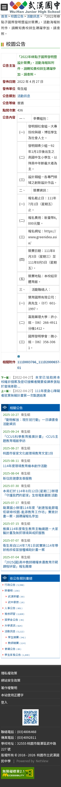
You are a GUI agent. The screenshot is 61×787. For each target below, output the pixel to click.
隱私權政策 (9, 673)
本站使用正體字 (12, 695)
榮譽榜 (12, 590)
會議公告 (13, 649)
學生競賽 (17, 637)
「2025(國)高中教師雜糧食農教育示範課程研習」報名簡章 (30, 564)
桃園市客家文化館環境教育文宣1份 (28, 453)
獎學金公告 (14, 620)
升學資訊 (13, 625)
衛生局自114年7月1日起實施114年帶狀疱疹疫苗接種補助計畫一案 (30, 547)
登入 (4, 702)
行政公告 (14, 585)
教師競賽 (17, 643)
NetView (42, 761)
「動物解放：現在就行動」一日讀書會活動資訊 (30, 421)
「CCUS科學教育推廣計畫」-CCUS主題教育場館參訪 (30, 438)
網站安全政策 (10, 680)
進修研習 (14, 614)
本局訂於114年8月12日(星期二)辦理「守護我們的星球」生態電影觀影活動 (30, 493)
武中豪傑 (16, 602)
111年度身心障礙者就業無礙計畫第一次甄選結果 (30, 393)
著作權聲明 (9, 687)
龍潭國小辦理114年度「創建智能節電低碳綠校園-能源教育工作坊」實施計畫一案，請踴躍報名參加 (30, 511)
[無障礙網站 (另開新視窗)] (30, 773)
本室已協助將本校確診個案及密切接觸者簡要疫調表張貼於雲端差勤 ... (30, 382)
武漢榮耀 (16, 596)
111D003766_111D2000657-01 (38, 365)
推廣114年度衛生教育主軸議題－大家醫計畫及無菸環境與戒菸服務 (30, 530)
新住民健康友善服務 (17, 478)
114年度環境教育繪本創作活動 (25, 465)
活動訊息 (14, 631)
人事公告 (13, 608)
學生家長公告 (17, 655)
